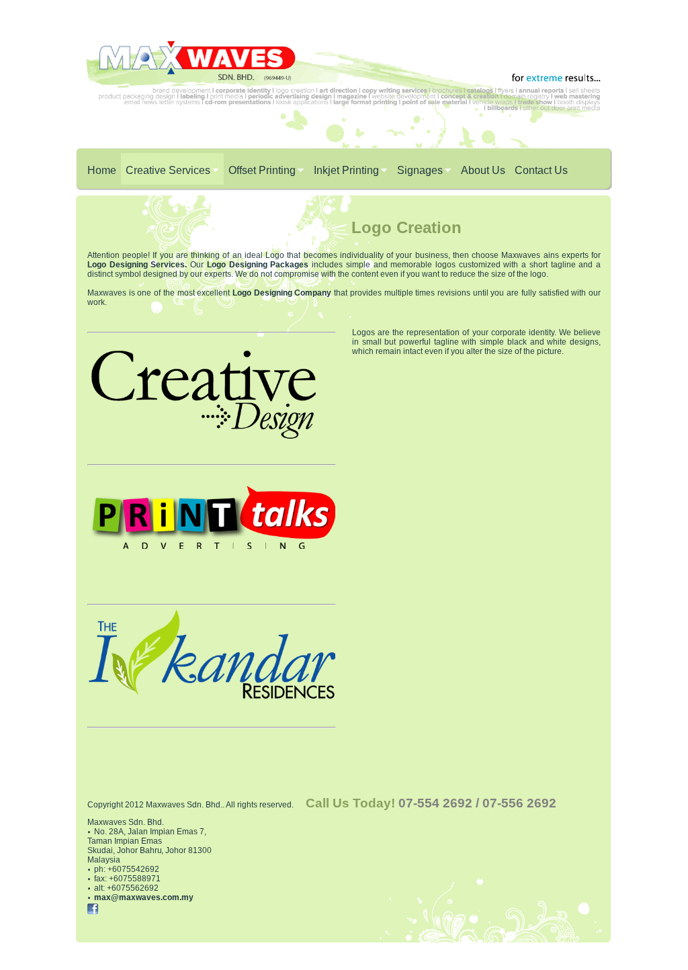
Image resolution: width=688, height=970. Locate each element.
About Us (483, 170)
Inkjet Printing (346, 170)
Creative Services (168, 170)
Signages (420, 170)
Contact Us (541, 170)
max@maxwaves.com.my (144, 897)
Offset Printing (262, 170)
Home (101, 170)
